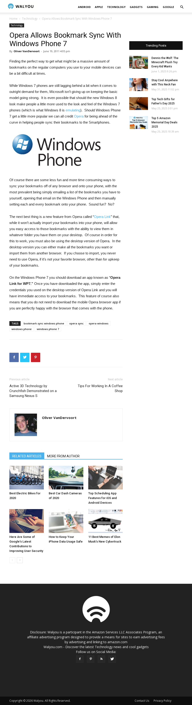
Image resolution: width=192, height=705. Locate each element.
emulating (73, 110)
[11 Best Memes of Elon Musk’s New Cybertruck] (105, 521)
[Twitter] (112, 659)
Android (84, 7)
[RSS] (101, 659)
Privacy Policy (162, 701)
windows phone (21, 329)
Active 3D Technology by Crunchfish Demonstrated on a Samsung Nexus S (33, 391)
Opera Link (102, 217)
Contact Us (142, 701)
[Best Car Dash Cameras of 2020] (66, 477)
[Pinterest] (90, 659)
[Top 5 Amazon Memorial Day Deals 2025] (138, 122)
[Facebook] (80, 659)
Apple (99, 7)
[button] (181, 7)
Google (168, 7)
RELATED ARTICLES (26, 456)
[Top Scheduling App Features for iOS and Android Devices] (105, 477)
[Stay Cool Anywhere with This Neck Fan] (138, 84)
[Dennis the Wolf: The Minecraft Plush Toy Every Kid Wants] (138, 62)
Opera (79, 116)
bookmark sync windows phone (44, 323)
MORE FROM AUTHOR (63, 456)
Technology (116, 7)
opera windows (98, 323)
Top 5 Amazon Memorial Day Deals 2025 (164, 122)
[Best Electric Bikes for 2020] (26, 477)
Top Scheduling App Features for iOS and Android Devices (102, 498)
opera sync (76, 323)
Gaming (153, 7)
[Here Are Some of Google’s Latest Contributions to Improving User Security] (26, 521)
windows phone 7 (48, 329)
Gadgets (136, 7)
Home (13, 19)
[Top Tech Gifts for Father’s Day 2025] (138, 103)
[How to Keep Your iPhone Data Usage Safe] (66, 521)
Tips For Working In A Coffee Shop (100, 388)
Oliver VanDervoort (27, 51)
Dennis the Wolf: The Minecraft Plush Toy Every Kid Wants (164, 62)
